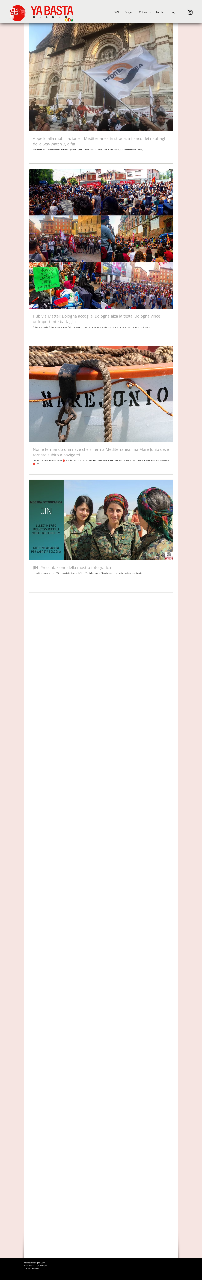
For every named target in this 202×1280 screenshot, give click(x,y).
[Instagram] (190, 12)
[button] (129, 12)
